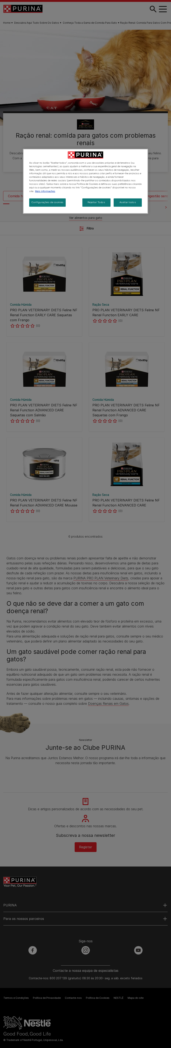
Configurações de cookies (47, 202)
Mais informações (45, 191)
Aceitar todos (127, 202)
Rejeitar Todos (96, 202)
